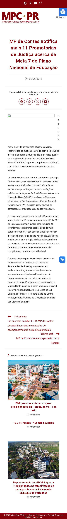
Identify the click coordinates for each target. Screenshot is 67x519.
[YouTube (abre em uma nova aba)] (35, 3)
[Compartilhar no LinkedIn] (45, 101)
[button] (63, 12)
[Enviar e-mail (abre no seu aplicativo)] (40, 3)
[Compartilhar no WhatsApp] (29, 101)
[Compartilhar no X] (37, 101)
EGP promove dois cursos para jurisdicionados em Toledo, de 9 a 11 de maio (33, 407)
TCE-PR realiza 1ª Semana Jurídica (33, 422)
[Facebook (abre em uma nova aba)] (26, 3)
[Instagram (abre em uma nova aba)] (30, 3)
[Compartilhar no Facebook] (22, 101)
